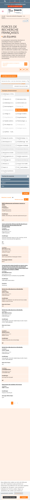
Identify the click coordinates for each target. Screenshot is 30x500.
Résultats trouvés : (7, 197)
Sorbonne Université (6, 237)
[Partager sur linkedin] (27, 69)
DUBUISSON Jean (5, 295)
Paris (3, 243)
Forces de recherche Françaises (10, 30)
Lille (3, 306)
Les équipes (9, 36)
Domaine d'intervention (9, 91)
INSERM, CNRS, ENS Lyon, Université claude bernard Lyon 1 (14, 215)
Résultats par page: (19, 199)
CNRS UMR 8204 (9, 322)
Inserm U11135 (15, 237)
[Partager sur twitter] (23, 69)
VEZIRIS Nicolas (5, 229)
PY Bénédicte (5, 207)
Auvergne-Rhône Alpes (7, 395)
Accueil (3, 16)
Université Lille (5, 320)
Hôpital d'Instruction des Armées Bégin (10, 340)
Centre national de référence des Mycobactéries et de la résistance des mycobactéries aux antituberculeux (14, 225)
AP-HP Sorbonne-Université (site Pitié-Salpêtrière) (14, 238)
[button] (15, 90)
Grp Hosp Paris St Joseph (7, 377)
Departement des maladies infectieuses (12, 384)
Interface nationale (16, 4)
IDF (2, 242)
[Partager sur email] (20, 69)
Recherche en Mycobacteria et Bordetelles (12, 289)
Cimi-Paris (21, 237)
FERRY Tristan (5, 387)
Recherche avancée (8, 176)
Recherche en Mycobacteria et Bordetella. (12, 310)
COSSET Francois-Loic (6, 211)
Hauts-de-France (6, 304)
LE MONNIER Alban (6, 369)
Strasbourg (4, 285)
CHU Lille (11, 320)
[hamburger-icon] (3, 11)
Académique (5, 214)
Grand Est (4, 283)
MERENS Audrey (5, 332)
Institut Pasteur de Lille (18, 320)
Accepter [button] (24, 497)
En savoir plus (18, 493)
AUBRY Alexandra (6, 232)
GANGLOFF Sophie (6, 252)
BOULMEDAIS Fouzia (7, 272)
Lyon (3, 220)
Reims (3, 261)
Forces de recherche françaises (14, 16)
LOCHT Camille (5, 350)
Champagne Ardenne (7, 259)
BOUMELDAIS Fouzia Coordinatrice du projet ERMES (13, 275)
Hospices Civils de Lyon (7, 392)
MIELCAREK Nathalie (7, 313)
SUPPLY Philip (5, 292)
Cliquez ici (5, 65)
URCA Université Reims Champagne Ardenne (11, 256)
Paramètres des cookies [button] (9, 497)
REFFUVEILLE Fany (6, 249)
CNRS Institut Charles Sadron (8, 280)
